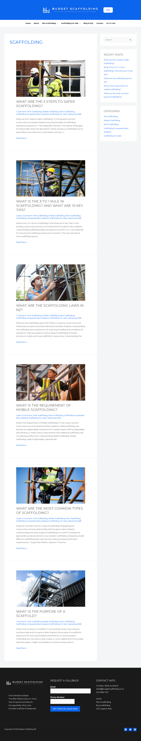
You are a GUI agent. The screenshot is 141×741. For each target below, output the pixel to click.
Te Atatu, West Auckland (107, 686)
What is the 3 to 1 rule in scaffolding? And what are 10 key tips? (49, 205)
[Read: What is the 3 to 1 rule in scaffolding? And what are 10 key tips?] (50, 178)
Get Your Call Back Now (65, 709)
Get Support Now (104, 709)
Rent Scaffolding (67, 112)
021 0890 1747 (102, 692)
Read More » (21, 138)
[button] (108, 10)
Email (53, 687)
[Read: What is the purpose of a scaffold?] (50, 588)
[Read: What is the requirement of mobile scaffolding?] (50, 382)
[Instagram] (135, 729)
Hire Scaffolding (49, 23)
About (36, 23)
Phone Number (57, 697)
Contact (99, 23)
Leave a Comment (24, 216)
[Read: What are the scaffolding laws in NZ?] (50, 282)
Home (28, 23)
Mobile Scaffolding (51, 112)
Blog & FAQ (88, 23)
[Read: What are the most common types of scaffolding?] (50, 485)
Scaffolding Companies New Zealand (32, 114)
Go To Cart (110, 23)
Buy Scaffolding (103, 705)
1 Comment (21, 112)
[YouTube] (130, 729)
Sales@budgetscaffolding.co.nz (110, 689)
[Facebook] (125, 729)
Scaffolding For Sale (69, 23)
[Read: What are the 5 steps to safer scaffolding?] (50, 78)
